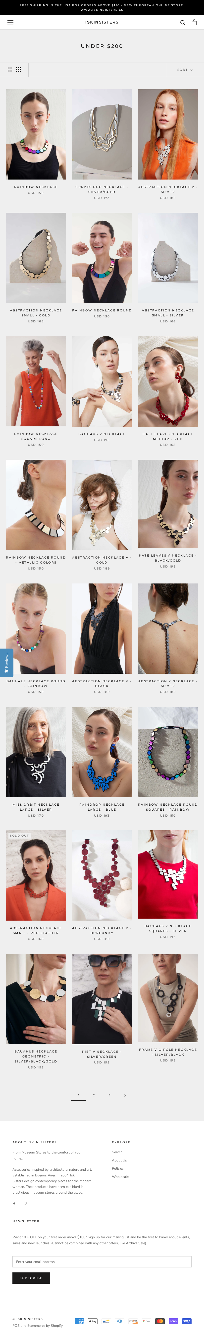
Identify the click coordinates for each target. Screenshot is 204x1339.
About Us (119, 1160)
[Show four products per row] (18, 69)
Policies (118, 1168)
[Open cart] (194, 22)
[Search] (183, 22)
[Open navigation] (10, 22)
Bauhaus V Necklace (101, 434)
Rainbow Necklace (36, 187)
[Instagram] (25, 1203)
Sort (183, 70)
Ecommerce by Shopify (45, 1325)
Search (117, 1152)
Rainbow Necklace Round (102, 310)
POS (16, 1325)
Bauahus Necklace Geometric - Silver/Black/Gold (35, 1056)
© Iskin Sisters (27, 1319)
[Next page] (125, 1095)
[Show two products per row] (10, 69)
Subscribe (31, 1278)
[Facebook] (14, 1203)
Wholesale (120, 1176)
